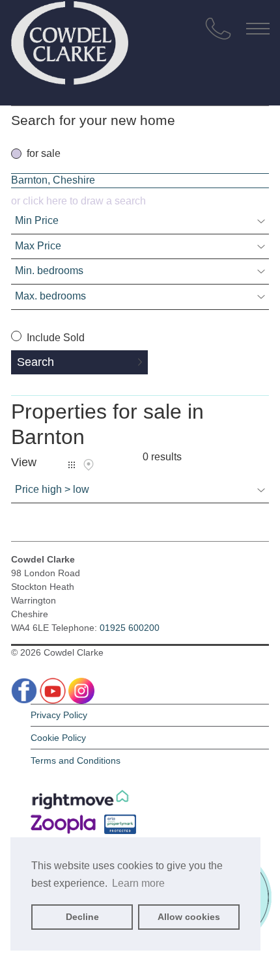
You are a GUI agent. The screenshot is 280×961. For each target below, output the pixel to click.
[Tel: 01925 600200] (218, 29)
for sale (44, 153)
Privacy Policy (59, 715)
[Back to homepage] (69, 38)
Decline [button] (82, 917)
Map (88, 465)
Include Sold (54, 337)
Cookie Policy (58, 737)
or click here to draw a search (78, 200)
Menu (258, 28)
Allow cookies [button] (189, 917)
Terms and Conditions (75, 760)
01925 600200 (130, 627)
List (71, 465)
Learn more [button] (138, 883)
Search (35, 362)
